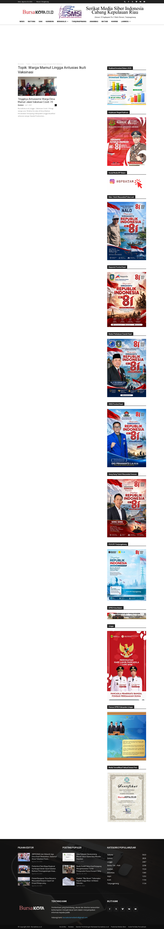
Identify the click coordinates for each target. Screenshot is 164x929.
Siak (40, 21)
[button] (125, 2)
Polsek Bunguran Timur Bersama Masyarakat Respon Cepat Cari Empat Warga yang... (44, 880)
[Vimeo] (136, 1)
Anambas (94, 21)
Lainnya (125, 21)
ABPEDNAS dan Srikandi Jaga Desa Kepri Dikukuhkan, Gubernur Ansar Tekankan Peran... (44, 856)
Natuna (31, 21)
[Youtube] (144, 1)
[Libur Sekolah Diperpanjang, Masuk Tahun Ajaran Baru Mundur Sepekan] (69, 857)
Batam (105, 21)
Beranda (21, 64)
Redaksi (21, 105)
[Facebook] (128, 1)
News (22, 21)
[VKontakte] (140, 1)
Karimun (50, 21)
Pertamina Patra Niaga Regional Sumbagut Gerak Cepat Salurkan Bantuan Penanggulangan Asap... (44, 868)
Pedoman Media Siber (118, 927)
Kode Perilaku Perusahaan (137, 927)
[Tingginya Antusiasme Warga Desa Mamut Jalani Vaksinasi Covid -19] (37, 86)
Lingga (21, 95)
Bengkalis (61, 21)
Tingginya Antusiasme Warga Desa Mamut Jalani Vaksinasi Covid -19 (36, 100)
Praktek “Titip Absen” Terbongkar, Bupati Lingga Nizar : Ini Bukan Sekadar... (88, 880)
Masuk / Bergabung (42, 2)
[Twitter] (132, 1)
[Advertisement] (82, 42)
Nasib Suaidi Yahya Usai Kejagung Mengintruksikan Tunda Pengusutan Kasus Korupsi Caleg (88, 868)
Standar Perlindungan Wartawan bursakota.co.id (92, 927)
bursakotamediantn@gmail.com (75, 917)
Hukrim (114, 21)
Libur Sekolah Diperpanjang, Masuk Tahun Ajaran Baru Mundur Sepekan (88, 856)
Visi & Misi (62, 927)
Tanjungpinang (79, 21)
